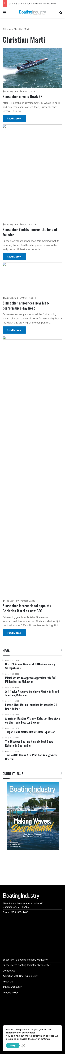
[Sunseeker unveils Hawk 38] (32, 68)
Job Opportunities (12, 987)
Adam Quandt (11, 91)
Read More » (14, 118)
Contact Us (9, 970)
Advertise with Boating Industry (20, 976)
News (6, 650)
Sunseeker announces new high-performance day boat (26, 305)
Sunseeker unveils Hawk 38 (22, 96)
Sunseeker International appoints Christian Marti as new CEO (27, 608)
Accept (13, 1045)
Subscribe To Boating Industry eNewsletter (26, 965)
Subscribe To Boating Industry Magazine (25, 959)
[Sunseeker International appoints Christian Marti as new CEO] (32, 466)
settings (45, 1039)
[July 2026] (32, 816)
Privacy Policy (11, 992)
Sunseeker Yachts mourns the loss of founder (30, 232)
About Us (8, 981)
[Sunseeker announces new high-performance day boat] (32, 278)
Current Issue (13, 773)
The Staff (9, 600)
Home (8, 29)
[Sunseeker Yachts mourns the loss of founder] (32, 172)
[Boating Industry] (32, 12)
